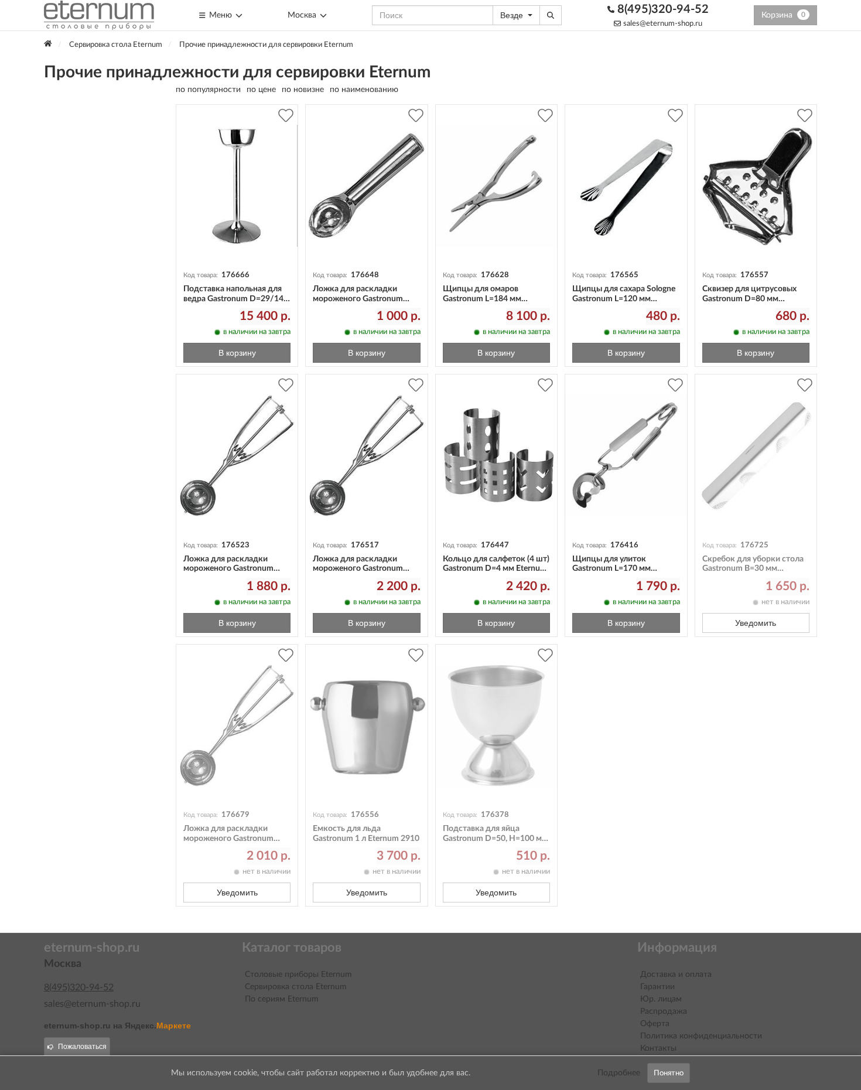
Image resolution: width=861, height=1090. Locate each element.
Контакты (658, 1048)
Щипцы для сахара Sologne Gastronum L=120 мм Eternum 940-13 (623, 299)
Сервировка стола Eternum (296, 987)
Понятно (669, 1073)
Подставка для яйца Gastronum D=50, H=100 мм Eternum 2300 (495, 839)
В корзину (237, 352)
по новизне (303, 90)
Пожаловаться (82, 1047)
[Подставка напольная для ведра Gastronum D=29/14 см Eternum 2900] (237, 186)
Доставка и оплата (676, 974)
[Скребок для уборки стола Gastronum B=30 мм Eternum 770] (755, 455)
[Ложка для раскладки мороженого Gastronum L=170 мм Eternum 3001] (366, 186)
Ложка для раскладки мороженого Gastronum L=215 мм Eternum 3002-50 (234, 569)
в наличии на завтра (257, 331)
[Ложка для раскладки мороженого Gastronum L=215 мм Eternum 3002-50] (237, 455)
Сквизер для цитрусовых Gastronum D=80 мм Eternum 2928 (749, 299)
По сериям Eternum (282, 999)
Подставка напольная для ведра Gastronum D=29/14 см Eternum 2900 (233, 299)
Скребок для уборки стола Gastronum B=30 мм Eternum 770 (753, 569)
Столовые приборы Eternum (298, 974)
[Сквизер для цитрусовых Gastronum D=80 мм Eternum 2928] (755, 186)
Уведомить (755, 623)
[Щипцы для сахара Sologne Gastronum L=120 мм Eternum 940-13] (625, 186)
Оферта (654, 1024)
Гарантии (657, 987)
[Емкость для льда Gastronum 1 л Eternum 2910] (366, 726)
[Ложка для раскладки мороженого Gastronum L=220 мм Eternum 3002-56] (237, 726)
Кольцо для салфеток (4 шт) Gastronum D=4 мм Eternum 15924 (496, 569)
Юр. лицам (661, 999)
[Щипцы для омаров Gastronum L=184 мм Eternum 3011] (496, 186)
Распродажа (663, 1011)
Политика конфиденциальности (701, 1036)
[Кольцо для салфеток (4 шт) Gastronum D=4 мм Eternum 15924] (496, 455)
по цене (261, 90)
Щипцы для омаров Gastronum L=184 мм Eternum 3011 (482, 299)
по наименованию (364, 90)
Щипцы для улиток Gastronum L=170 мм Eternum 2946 (611, 569)
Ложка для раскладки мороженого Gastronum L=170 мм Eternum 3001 (358, 299)
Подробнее (618, 1073)
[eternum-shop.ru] (99, 15)
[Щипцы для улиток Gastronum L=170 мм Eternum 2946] (625, 455)
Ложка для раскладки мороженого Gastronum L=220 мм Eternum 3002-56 (234, 839)
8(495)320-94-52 (661, 9)
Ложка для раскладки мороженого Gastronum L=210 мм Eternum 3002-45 (364, 569)
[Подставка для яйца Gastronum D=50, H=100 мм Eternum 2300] (496, 726)
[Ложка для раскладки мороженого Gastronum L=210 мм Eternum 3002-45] (366, 455)
